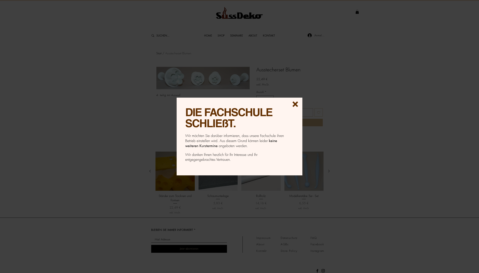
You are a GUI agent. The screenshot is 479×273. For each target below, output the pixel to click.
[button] (295, 104)
